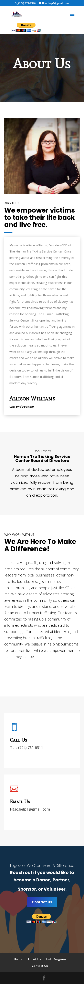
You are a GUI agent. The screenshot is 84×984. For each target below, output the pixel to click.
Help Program (56, 959)
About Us (34, 959)
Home (18, 959)
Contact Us (42, 902)
